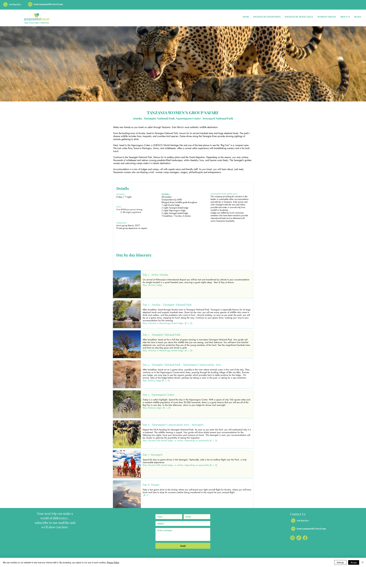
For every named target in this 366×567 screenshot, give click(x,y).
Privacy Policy (113, 562)
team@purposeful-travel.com (48, 4)
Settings (340, 562)
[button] (267, 17)
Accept (354, 562)
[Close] (362, 562)
